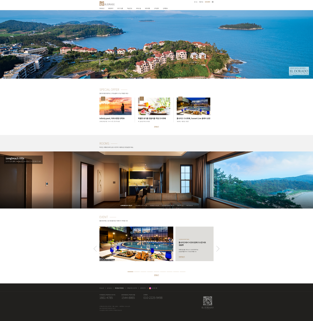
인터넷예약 (207, 2)
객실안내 (129, 8)
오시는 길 (109, 288)
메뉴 (213, 2)
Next (216, 249)
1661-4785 (106, 297)
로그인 (195, 2)
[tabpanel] (156, 44)
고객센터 (156, 8)
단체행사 (165, 8)
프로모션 (101, 8)
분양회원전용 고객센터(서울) (128, 295)
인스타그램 (154, 288)
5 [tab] (307, 75)
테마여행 (147, 8)
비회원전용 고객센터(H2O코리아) (107, 295)
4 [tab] (303, 75)
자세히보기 (182, 257)
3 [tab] (299, 75)
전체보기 (156, 127)
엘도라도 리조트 (107, 3)
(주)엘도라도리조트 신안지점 (105, 306)
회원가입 (201, 2)
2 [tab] (295, 75)
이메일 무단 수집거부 (132, 288)
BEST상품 (120, 8)
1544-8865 (128, 297)
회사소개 (101, 288)
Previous (97, 249)
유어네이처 (143, 288)
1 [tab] (291, 75)
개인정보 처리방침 (119, 288)
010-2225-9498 (152, 297)
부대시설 (138, 8)
